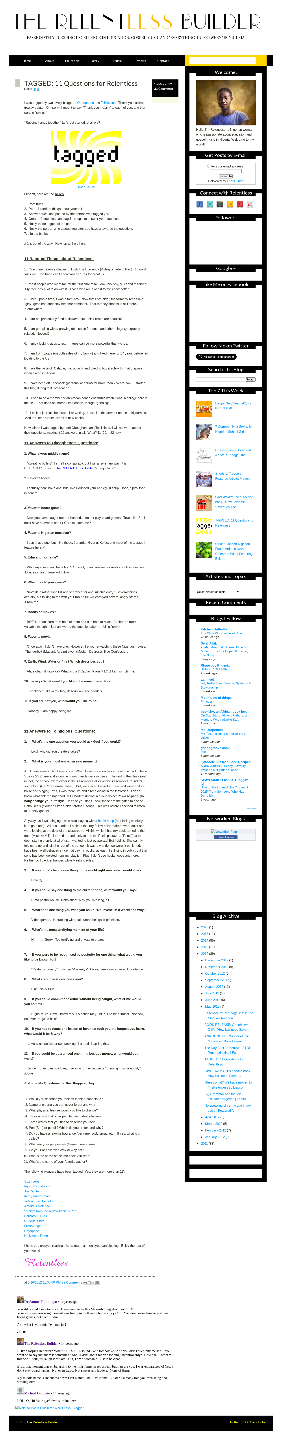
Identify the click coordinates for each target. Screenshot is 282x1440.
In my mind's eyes (37, 1196)
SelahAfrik (209, 643)
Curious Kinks (34, 1221)
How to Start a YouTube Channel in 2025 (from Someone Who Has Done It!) (225, 791)
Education (72, 60)
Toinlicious (108, 103)
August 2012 (214, 986)
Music (117, 60)
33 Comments (164, 88)
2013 (205, 947)
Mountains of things (216, 698)
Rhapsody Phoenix (215, 665)
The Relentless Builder (42, 1422)
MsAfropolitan (212, 730)
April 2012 (212, 1117)
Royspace (31, 1231)
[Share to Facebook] (97, 1283)
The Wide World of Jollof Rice (221, 633)
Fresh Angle (32, 1226)
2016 (205, 927)
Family (95, 60)
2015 (205, 934)
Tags (36, 88)
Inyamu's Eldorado (37, 1186)
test (203, 751)
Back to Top (258, 1422)
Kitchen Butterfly (214, 629)
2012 (205, 953)
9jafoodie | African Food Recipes (225, 762)
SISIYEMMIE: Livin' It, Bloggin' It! (224, 781)
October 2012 (215, 973)
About (49, 60)
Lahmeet (207, 679)
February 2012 (216, 1130)
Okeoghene (85, 103)
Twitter (235, 1422)
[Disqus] (96, 1349)
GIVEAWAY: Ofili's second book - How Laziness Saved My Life (234, 502)
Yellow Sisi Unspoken (39, 1201)
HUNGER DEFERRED (216, 669)
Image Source (86, 187)
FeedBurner (235, 181)
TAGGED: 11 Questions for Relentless (81, 83)
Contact (163, 60)
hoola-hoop (106, 821)
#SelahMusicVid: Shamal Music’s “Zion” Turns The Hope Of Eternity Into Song (224, 651)
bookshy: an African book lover (225, 711)
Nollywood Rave (36, 1236)
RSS (245, 1422)
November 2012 (217, 967)
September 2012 (217, 980)
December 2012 (217, 960)
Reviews (140, 60)
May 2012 (212, 1006)
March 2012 (214, 1124)
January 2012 (215, 1137)
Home (27, 60)
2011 (205, 1143)
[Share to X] (93, 1283)
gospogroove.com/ (215, 748)
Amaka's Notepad (37, 1206)
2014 (205, 940)
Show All (251, 808)
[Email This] (85, 1283)
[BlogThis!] (89, 1283)
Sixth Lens (31, 1181)
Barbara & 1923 (35, 1216)
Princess (207, 701)
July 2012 (212, 993)
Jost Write (31, 1191)
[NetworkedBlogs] (226, 832)
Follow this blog (226, 837)
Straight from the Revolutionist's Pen (50, 1211)
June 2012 (213, 1000)
